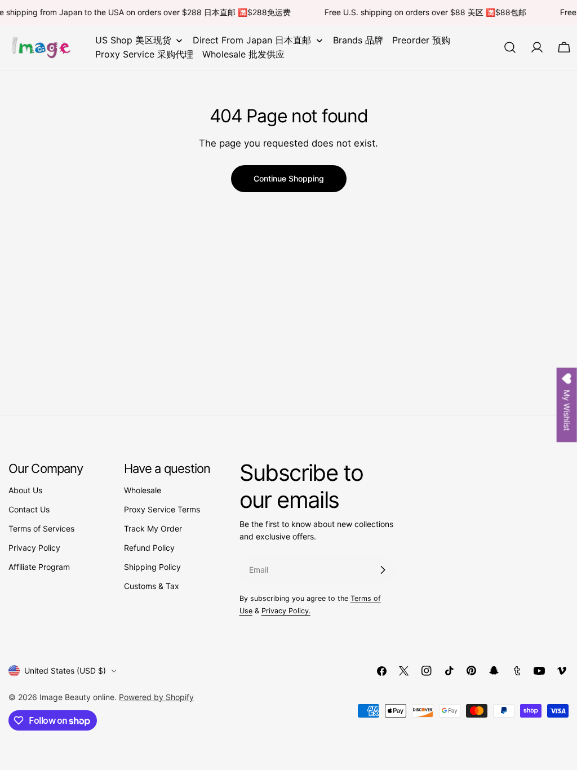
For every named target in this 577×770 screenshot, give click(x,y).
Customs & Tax (151, 586)
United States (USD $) (65, 670)
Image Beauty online (76, 697)
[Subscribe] (382, 570)
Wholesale (142, 490)
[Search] (510, 47)
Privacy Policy (34, 547)
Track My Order (153, 528)
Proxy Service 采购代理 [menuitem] (144, 54)
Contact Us (29, 509)
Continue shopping (289, 178)
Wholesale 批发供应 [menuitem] (243, 54)
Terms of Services (41, 528)
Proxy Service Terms (162, 509)
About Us (25, 490)
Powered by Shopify (156, 697)
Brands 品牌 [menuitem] (358, 40)
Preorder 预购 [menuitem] (421, 40)
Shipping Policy (152, 567)
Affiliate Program (39, 567)
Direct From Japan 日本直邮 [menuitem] (252, 40)
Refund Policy (149, 547)
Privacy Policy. (285, 611)
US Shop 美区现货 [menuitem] (133, 40)
